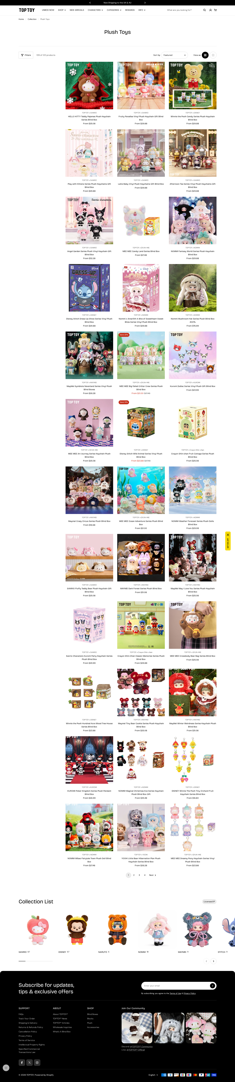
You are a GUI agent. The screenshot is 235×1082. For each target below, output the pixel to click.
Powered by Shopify (44, 1075)
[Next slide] (145, 3)
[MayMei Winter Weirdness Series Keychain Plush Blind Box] (193, 692)
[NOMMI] (157, 932)
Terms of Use (175, 993)
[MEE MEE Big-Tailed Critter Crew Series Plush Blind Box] (141, 355)
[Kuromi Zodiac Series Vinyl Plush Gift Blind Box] (193, 355)
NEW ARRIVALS (77, 10)
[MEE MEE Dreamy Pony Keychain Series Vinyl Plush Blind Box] (193, 827)
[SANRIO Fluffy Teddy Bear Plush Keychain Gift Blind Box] (89, 557)
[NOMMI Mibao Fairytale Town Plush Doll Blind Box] (89, 827)
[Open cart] (215, 10)
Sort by (156, 55)
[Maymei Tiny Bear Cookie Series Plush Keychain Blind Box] (141, 692)
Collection (32, 19)
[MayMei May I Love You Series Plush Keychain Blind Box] (193, 557)
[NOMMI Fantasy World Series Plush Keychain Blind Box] (193, 220)
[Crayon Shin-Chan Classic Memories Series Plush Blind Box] (141, 625)
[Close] (228, 535)
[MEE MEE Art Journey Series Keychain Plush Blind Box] (89, 423)
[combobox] (186, 10)
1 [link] (128, 875)
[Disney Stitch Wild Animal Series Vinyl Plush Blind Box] (141, 423)
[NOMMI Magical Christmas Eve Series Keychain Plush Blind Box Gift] (141, 760)
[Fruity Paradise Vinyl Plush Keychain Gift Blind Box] (141, 85)
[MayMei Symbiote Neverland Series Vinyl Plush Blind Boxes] (89, 355)
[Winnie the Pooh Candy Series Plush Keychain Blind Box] (193, 85)
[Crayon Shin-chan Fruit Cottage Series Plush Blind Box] (193, 423)
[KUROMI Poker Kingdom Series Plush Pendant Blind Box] (89, 760)
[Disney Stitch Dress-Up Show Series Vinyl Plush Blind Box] (89, 288)
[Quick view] (107, 67)
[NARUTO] (117, 932)
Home (21, 19)
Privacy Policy (190, 993)
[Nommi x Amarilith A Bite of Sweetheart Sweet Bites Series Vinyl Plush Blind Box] (141, 288)
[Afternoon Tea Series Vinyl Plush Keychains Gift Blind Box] (193, 153)
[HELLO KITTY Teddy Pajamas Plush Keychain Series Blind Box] (89, 85)
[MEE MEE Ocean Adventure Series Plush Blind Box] (141, 490)
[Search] (205, 10)
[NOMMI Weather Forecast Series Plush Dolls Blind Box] (193, 490)
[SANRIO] (38, 932)
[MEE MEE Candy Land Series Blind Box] (141, 220)
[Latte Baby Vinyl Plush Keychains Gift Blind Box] (141, 153)
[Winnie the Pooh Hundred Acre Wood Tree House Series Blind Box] (89, 692)
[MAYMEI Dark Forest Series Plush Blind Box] (141, 557)
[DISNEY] (77, 932)
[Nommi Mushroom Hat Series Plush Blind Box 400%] (193, 288)
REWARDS (130, 10)
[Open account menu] (210, 10)
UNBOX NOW (48, 10)
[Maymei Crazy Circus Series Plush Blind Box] (89, 490)
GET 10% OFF (228, 543)
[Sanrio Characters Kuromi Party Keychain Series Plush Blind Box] (89, 625)
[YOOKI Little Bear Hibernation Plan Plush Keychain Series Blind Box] (141, 827)
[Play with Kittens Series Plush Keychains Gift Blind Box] (89, 153)
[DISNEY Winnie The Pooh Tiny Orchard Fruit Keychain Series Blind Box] (193, 760)
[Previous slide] (90, 3)
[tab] (209, 901)
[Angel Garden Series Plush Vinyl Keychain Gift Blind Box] (89, 220)
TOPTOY (30, 1075)
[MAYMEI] (197, 932)
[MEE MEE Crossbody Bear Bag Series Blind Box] (193, 625)
